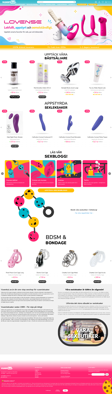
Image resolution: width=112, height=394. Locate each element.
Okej (65, 390)
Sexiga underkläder (47, 4)
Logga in (37, 370)
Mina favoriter (38, 374)
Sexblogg (92, 4)
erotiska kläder (71, 314)
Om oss (36, 375)
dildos (104, 313)
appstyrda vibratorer (77, 309)
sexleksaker (95, 292)
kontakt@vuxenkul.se (6, 375)
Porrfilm (72, 4)
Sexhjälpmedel (32, 4)
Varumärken (62, 4)
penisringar (99, 313)
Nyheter (37, 377)
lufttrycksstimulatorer (103, 306)
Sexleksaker (20, 4)
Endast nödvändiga (57, 390)
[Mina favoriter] (103, 1)
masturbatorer (75, 307)
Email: (89, 374)
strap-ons (65, 314)
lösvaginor (60, 314)
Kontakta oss (38, 373)
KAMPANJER (82, 4)
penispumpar (78, 314)
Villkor (36, 371)
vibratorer (108, 313)
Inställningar (48, 390)
